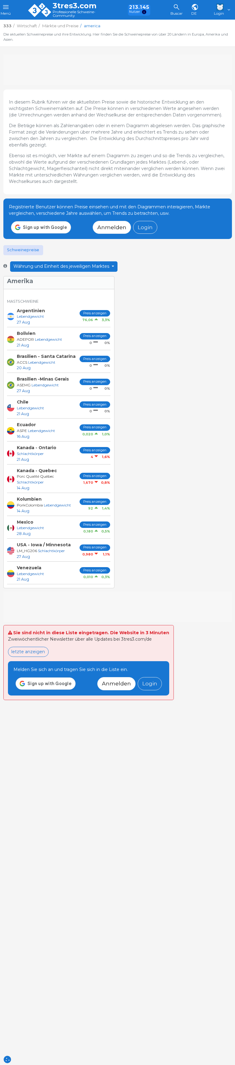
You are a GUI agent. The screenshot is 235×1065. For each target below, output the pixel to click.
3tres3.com (74, 5)
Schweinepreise (23, 250)
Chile (22, 402)
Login (145, 227)
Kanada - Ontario (36, 447)
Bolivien (26, 333)
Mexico (25, 522)
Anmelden (111, 227)
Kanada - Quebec (37, 470)
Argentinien (31, 310)
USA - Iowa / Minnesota (44, 544)
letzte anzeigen (28, 651)
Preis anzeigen (94, 313)
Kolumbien (29, 499)
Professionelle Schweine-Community (74, 14)
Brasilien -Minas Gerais (43, 379)
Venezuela (29, 567)
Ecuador (26, 424)
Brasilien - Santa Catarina (46, 356)
